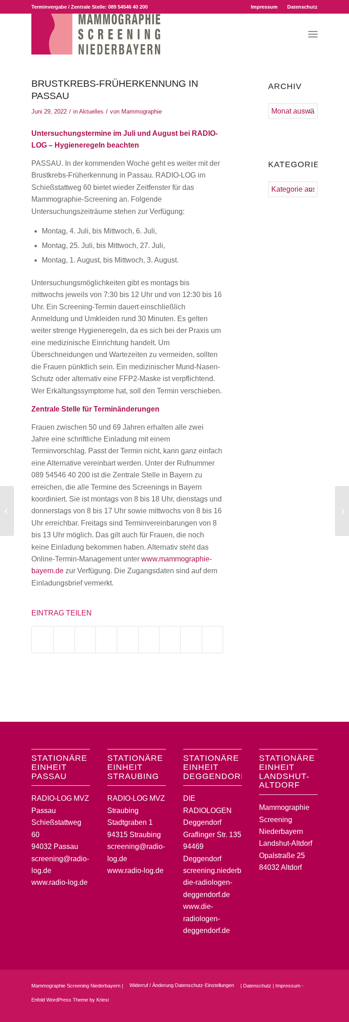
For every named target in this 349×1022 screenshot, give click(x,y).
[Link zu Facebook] (283, 1010)
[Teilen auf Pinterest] (106, 639)
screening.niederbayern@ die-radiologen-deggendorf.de (225, 882)
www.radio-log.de (59, 882)
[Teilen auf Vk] (170, 639)
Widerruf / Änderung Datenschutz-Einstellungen (182, 985)
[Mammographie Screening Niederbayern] (95, 34)
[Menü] (313, 34)
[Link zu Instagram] (297, 1010)
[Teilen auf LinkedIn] (127, 639)
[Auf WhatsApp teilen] (85, 639)
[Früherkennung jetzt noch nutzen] (7, 511)
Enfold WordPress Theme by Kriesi (70, 999)
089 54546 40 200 (128, 7)
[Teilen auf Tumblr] (149, 639)
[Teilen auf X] (64, 639)
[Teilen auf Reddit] (191, 639)
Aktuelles (91, 111)
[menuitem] (264, 7)
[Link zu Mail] (311, 1010)
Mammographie (141, 111)
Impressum (264, 7)
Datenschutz (302, 7)
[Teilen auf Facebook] (42, 639)
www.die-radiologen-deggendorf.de (206, 918)
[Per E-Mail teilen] (212, 639)
